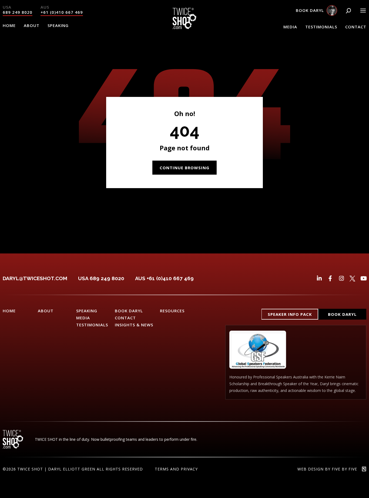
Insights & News (134, 324)
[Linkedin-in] (319, 278)
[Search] (348, 11)
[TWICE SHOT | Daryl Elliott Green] (184, 28)
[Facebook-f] (330, 278)
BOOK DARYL (129, 310)
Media (290, 26)
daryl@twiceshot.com (35, 278)
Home (9, 25)
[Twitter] (352, 278)
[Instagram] (341, 278)
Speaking (58, 25)
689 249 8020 (17, 12)
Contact (355, 26)
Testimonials (321, 26)
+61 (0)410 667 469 (62, 12)
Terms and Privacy (176, 469)
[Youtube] (363, 278)
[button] (289, 314)
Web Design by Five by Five (327, 469)
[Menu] (363, 10)
